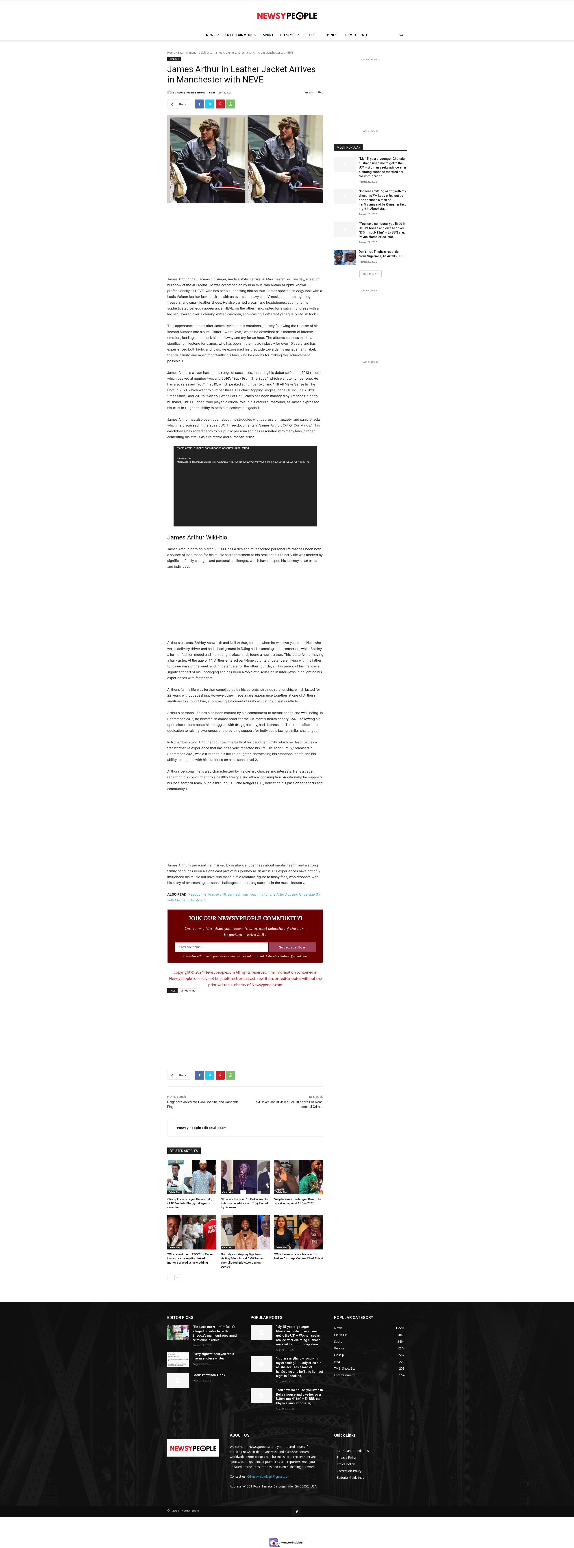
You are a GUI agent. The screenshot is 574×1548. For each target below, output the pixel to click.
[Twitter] (209, 104)
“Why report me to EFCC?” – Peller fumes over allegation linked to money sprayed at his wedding (190, 1258)
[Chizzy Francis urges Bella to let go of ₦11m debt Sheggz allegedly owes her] (191, 1177)
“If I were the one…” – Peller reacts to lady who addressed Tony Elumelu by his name (245, 1203)
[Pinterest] (220, 104)
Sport (268, 35)
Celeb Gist (205, 52)
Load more (369, 274)
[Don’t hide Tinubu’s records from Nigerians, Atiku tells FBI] (345, 257)
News (210, 35)
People (311, 35)
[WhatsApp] (230, 104)
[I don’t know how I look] (178, 1380)
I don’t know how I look (209, 1375)
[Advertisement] (245, 240)
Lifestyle (287, 35)
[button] (401, 35)
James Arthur (188, 990)
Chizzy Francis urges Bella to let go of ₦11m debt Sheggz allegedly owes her (190, 1203)
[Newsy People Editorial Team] (170, 92)
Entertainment (239, 35)
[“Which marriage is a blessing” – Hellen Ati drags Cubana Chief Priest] (298, 1232)
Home (171, 52)
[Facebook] (199, 104)
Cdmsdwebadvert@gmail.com (268, 1476)
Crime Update (356, 35)
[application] (245, 486)
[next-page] (177, 1277)
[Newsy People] (287, 15)
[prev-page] (170, 1277)
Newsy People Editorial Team (196, 92)
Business (331, 35)
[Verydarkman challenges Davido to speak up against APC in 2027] (298, 1177)
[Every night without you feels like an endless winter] (178, 1359)
